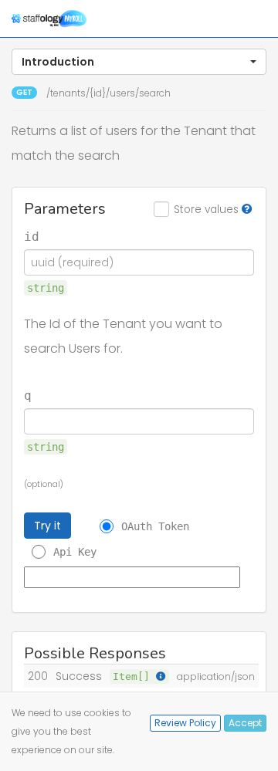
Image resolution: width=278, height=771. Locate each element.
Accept (245, 722)
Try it (47, 525)
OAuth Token (155, 526)
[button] (139, 62)
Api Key (75, 552)
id (31, 237)
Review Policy (185, 722)
